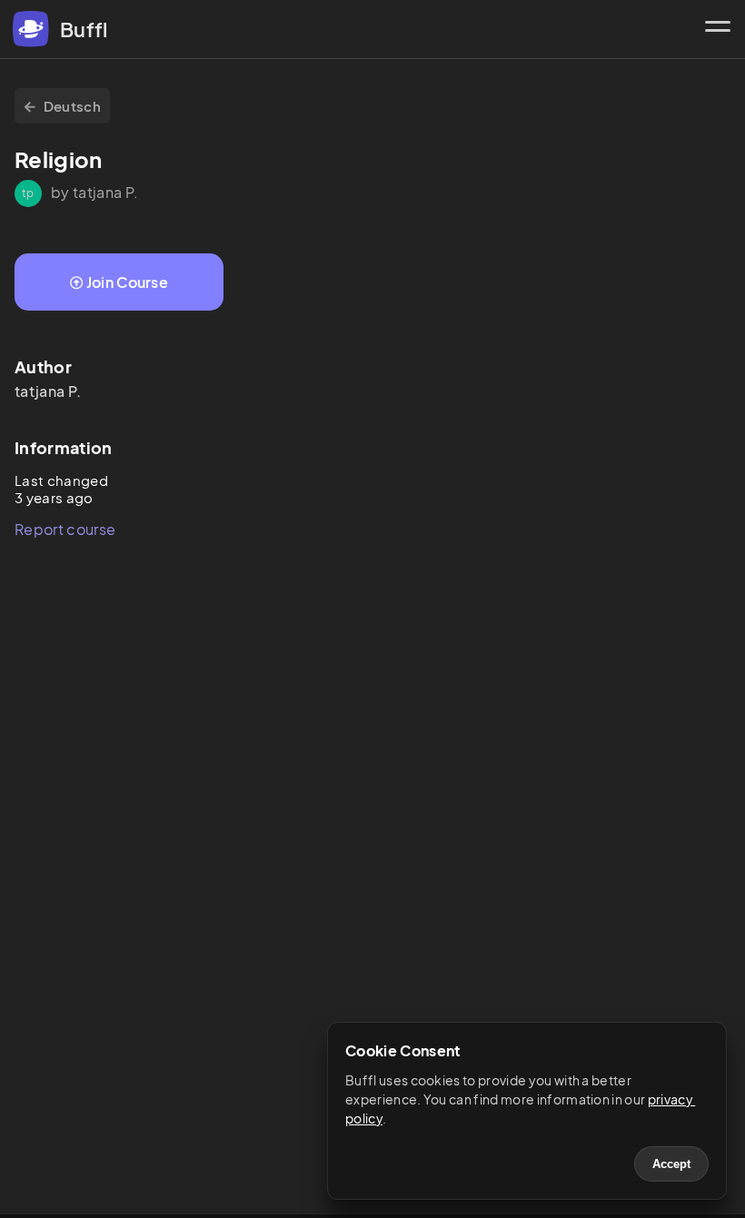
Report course (65, 529)
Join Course (127, 282)
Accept (671, 1164)
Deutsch (72, 105)
